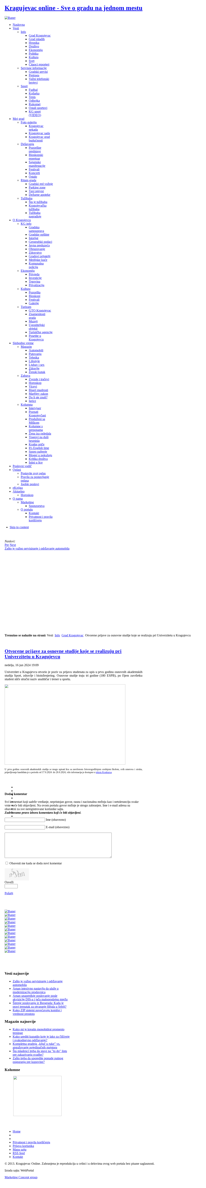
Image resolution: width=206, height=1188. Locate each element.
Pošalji (9, 893)
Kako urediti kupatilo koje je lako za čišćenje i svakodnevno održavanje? (41, 1038)
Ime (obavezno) (56, 819)
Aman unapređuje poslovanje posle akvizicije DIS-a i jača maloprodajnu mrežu (40, 997)
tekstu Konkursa (104, 772)
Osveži (9, 882)
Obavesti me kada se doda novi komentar (35, 863)
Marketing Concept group (21, 1177)
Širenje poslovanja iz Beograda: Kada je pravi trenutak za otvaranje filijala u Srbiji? (39, 1004)
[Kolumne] (37, 1115)
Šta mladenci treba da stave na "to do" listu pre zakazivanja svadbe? (40, 1052)
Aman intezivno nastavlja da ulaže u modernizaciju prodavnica (36, 990)
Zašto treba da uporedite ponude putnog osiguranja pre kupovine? (38, 1060)
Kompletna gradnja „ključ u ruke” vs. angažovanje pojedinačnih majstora (36, 1045)
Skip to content (19, 527)
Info (57, 635)
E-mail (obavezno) (57, 827)
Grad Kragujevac (72, 635)
